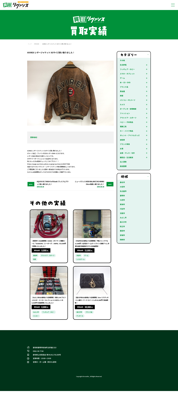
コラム (82, 354)
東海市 (122, 204)
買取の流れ (84, 341)
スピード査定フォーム (88, 351)
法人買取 (123, 162)
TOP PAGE (84, 338)
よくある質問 (116, 344)
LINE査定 (115, 347)
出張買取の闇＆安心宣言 (88, 364)
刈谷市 (122, 209)
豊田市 (122, 231)
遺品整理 (123, 166)
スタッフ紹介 (85, 360)
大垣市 (122, 187)
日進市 (122, 213)
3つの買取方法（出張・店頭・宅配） (125, 338)
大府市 (122, 200)
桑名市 (122, 182)
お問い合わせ (85, 347)
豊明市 (122, 195)
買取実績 (36, 44)
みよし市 (123, 217)
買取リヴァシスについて (88, 357)
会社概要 (83, 367)
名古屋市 (123, 191)
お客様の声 (116, 364)
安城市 (122, 235)
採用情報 (115, 367)
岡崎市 (122, 239)
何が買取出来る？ (118, 341)
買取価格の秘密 (117, 357)
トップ (30, 44)
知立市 (122, 226)
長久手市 (123, 222)
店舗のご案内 (116, 360)
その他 (122, 60)
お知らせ (115, 354)
